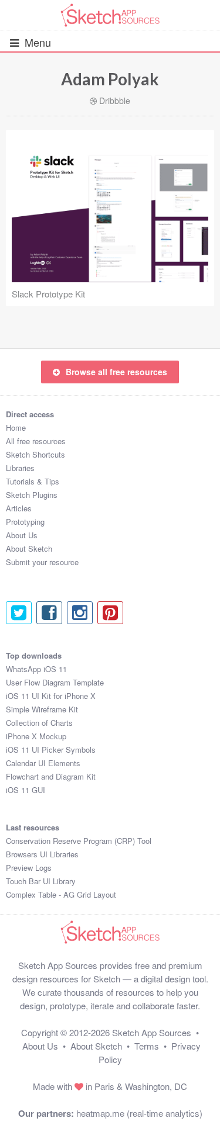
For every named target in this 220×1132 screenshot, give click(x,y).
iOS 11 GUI (25, 789)
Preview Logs (29, 867)
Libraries (20, 467)
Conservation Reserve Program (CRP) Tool (78, 840)
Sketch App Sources (151, 1032)
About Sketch (29, 548)
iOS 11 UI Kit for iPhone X (51, 695)
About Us (22, 535)
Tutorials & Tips (32, 481)
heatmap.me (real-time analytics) (139, 1113)
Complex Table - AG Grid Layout (61, 894)
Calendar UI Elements (43, 762)
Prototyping (25, 521)
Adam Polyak (110, 79)
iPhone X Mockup (36, 736)
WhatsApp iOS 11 (36, 668)
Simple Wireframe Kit (42, 709)
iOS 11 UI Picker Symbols (51, 749)
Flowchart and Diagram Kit (51, 776)
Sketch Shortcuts (35, 454)
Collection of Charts (39, 722)
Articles (19, 508)
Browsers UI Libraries (42, 854)
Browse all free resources (116, 372)
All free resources (36, 440)
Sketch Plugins (31, 494)
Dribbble (114, 100)
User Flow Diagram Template (55, 682)
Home (16, 427)
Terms (146, 1046)
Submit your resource (42, 561)
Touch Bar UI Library (41, 881)
